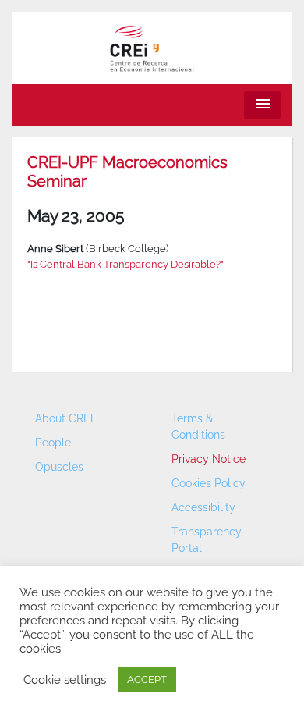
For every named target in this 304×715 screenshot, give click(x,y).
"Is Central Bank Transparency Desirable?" (125, 264)
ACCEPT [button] (147, 679)
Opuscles (59, 467)
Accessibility (203, 507)
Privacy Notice (208, 459)
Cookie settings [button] (64, 679)
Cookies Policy (208, 483)
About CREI (64, 418)
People (53, 442)
